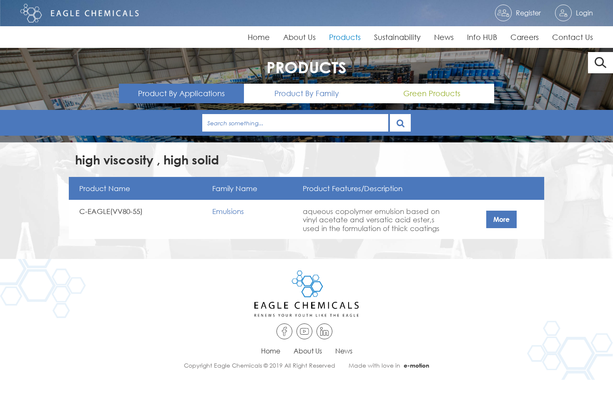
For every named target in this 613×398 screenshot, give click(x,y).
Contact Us (572, 37)
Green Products (431, 93)
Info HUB (482, 37)
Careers (524, 37)
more (501, 219)
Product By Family (306, 93)
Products (345, 37)
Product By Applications (181, 93)
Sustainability (397, 37)
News (444, 37)
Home (259, 37)
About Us (299, 37)
